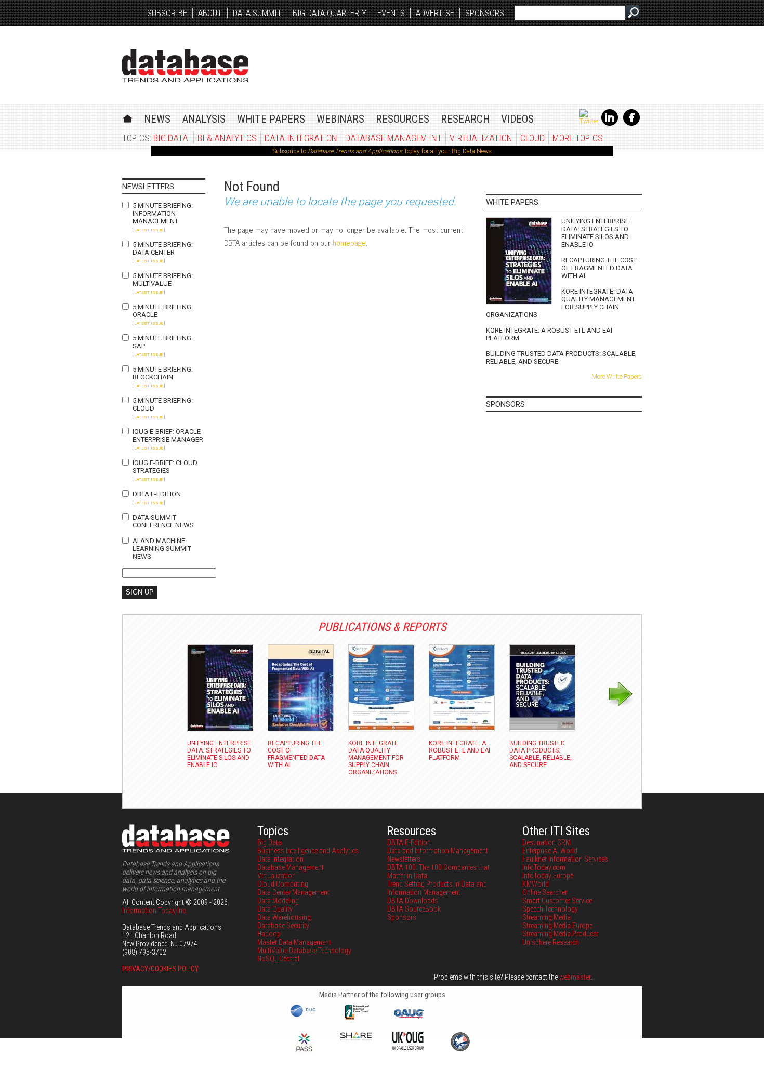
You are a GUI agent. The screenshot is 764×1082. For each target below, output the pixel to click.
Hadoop (269, 934)
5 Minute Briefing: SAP (163, 342)
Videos (517, 119)
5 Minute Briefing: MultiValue (163, 279)
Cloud (532, 138)
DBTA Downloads (412, 900)
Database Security (283, 925)
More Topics (577, 138)
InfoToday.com (543, 867)
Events (391, 13)
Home (127, 117)
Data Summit (257, 13)
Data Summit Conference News (163, 521)
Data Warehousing (284, 917)
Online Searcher (544, 892)
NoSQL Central (278, 959)
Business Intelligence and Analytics (308, 851)
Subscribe (167, 13)
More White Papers (616, 376)
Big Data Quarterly (329, 13)
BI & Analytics (227, 138)
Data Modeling (278, 900)
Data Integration (301, 138)
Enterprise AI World (549, 851)
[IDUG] (304, 1016)
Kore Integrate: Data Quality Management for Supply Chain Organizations (560, 303)
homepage (349, 242)
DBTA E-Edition (157, 494)
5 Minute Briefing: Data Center (163, 248)
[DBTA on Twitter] (588, 121)
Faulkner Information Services (565, 859)
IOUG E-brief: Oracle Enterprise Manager (168, 435)
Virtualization (481, 138)
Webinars (340, 119)
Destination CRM (546, 842)
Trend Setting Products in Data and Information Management (437, 888)
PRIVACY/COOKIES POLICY (160, 969)
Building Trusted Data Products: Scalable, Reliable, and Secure (561, 357)
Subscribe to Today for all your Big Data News (382, 151)
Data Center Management (293, 892)
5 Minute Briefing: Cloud (163, 404)
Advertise (435, 13)
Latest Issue (148, 230)
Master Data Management (294, 942)
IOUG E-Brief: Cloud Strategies (165, 466)
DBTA (185, 65)
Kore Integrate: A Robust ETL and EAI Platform (549, 334)
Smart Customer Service (557, 900)
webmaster (574, 977)
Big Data (170, 138)
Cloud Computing (282, 884)
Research (465, 119)
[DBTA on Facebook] (631, 123)
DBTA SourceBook (414, 909)
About (210, 13)
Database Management (393, 138)
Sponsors (484, 13)
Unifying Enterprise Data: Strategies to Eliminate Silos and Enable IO (595, 232)
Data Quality (275, 909)
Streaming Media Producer (560, 934)
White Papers (271, 119)
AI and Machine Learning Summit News (162, 548)
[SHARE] (356, 1038)
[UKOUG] (408, 1047)
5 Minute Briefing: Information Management (163, 213)
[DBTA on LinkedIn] (609, 123)
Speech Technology (550, 909)
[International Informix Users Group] (356, 1018)
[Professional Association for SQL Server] (304, 1052)
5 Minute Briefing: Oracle (163, 311)
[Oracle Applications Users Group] (408, 1018)
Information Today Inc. (154, 910)
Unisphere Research (550, 942)
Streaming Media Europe (557, 925)
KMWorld (535, 884)
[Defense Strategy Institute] (460, 1050)
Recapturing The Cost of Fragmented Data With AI (599, 268)
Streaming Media (546, 917)
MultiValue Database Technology (304, 950)
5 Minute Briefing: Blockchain (163, 373)
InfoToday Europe (547, 876)
